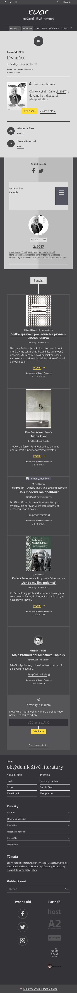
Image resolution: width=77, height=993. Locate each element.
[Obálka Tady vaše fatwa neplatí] (38, 553)
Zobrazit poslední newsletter (38, 738)
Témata (26, 28)
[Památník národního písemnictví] (54, 952)
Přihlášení (29, 110)
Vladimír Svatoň (59, 257)
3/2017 (61, 91)
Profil (20, 134)
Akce (44, 28)
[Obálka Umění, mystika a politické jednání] (38, 478)
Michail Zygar (15, 257)
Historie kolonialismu (17, 866)
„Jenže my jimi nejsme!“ (38, 582)
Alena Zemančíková (18, 252)
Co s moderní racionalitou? (38, 492)
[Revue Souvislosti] (54, 938)
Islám (34, 870)
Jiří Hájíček (56, 255)
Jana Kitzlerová (43, 255)
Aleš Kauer (32, 252)
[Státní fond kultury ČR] (54, 966)
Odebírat (37, 731)
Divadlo (64, 863)
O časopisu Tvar (49, 781)
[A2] (54, 925)
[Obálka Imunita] (38, 408)
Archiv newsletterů (37, 745)
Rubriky (14, 28)
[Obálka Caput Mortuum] (38, 310)
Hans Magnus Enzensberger (22, 255)
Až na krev (39, 436)
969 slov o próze (22, 870)
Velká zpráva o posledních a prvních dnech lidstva (38, 336)
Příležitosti (54, 28)
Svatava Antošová (43, 257)
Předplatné (46, 793)
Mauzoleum (53, 863)
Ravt (37, 28)
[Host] (54, 912)
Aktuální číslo (14, 774)
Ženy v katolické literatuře (19, 863)
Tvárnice (65, 28)
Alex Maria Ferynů (46, 252)
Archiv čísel (46, 787)
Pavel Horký (28, 257)
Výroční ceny (46, 866)
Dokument (33, 866)
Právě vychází (40, 863)
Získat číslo (46, 110)
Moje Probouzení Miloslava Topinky (38, 655)
